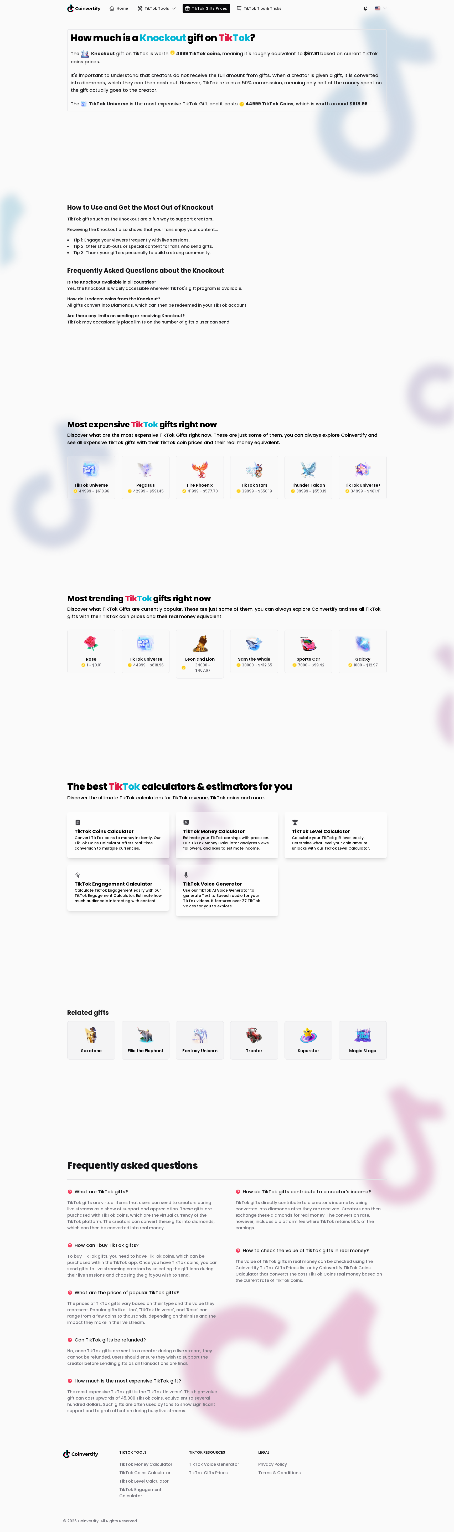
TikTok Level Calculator (144, 1481)
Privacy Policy (272, 1464)
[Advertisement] (225, 156)
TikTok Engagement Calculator (140, 1493)
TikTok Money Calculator (145, 1464)
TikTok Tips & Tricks (262, 8)
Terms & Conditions (279, 1473)
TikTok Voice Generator (214, 1464)
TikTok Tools (157, 8)
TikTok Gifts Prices (209, 8)
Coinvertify (88, 1521)
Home (122, 8)
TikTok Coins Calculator (145, 1473)
